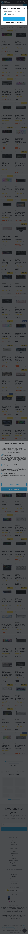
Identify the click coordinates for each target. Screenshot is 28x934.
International (10, 14)
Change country (14, 19)
